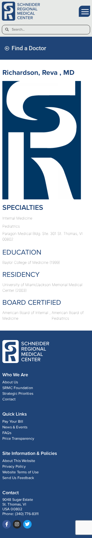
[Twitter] (27, 524)
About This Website (18, 461)
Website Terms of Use (20, 472)
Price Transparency (18, 438)
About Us (10, 382)
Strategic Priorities (17, 393)
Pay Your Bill (12, 421)
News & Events (15, 427)
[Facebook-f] (6, 524)
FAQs (6, 433)
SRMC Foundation (17, 388)
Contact (9, 399)
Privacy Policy (14, 466)
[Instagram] (17, 524)
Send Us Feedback (18, 478)
